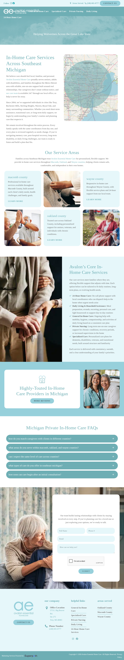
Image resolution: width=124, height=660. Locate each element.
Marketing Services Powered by (13, 656)
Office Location (57, 607)
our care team (12, 93)
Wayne (74, 162)
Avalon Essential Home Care (18, 79)
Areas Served (77, 3)
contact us (110, 3)
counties (81, 162)
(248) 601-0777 (92, 3)
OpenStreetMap (76, 63)
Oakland (63, 162)
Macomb (54, 162)
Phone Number (56, 626)
